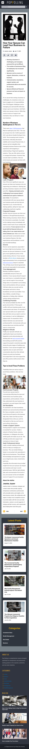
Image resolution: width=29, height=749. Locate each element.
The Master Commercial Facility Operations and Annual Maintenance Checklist (14, 539)
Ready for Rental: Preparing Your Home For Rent (12, 725)
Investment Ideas (7, 632)
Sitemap (23, 746)
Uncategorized (7, 685)
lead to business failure (18, 338)
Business (5, 643)
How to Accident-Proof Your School (10, 741)
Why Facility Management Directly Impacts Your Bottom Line (13, 590)
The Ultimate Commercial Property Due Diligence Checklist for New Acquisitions (14, 616)
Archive (5, 674)
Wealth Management (8, 636)
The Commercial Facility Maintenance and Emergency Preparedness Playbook (13, 564)
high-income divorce (8, 262)
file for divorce (12, 258)
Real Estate (6, 639)
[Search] (26, 7)
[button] (2, 2)
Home (5, 679)
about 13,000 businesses (16, 128)
